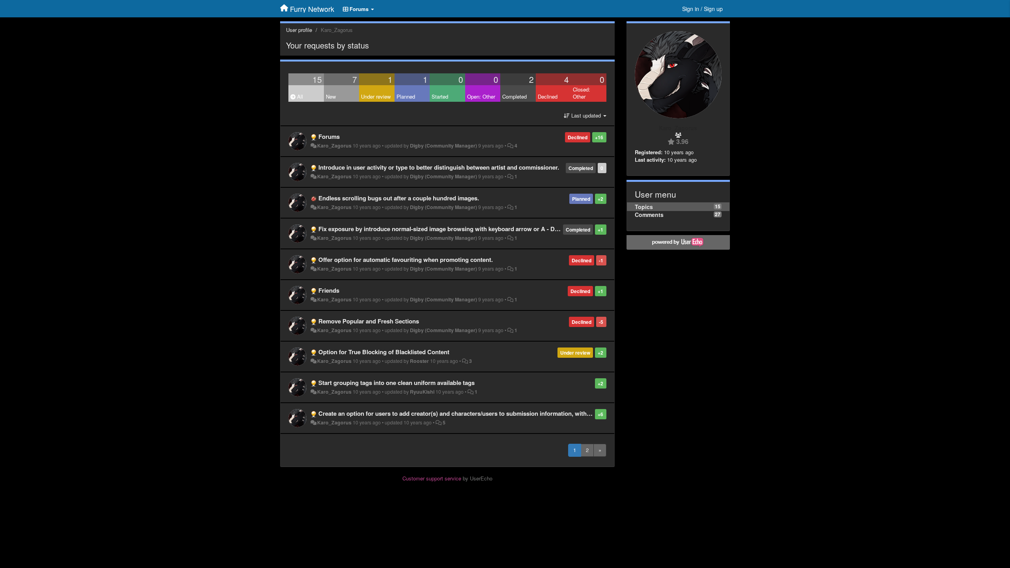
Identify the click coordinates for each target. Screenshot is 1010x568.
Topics (644, 207)
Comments (649, 215)
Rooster (419, 360)
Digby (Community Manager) (443, 145)
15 (317, 79)
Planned (406, 96)
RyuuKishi (422, 391)
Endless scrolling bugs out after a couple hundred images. (398, 198)
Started (440, 96)
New (331, 96)
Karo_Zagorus (334, 145)
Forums (329, 136)
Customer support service (431, 478)
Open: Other (481, 96)
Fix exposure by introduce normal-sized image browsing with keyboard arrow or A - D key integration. (458, 228)
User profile (299, 30)
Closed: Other (581, 93)
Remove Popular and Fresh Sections (368, 321)
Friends (328, 290)
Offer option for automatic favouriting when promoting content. (405, 259)
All (299, 96)
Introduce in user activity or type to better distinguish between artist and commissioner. (438, 167)
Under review (376, 96)
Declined (547, 96)
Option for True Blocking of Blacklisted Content (383, 352)
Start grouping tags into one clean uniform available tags (396, 382)
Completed (514, 96)
